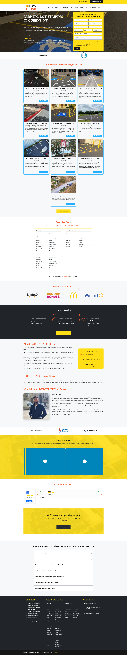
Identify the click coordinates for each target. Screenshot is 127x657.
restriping (52, 27)
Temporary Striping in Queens (63, 195)
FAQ (71, 7)
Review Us (29, 501)
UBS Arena (78, 225)
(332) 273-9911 (66, 276)
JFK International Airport (63, 225)
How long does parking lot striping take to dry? (45, 559)
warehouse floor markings (45, 28)
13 (73, 501)
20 (82, 501)
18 (80, 501)
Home (24, 13)
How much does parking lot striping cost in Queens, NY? (47, 553)
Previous (37, 495)
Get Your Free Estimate (63, 333)
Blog (76, 7)
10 (69, 501)
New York (33, 13)
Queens (37, 13)
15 (76, 501)
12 (72, 501)
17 (78, 501)
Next (102, 495)
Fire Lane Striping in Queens (36, 123)
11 (71, 501)
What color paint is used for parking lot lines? (45, 588)
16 (77, 501)
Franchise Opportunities (93, 7)
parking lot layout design (60, 27)
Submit (77, 48)
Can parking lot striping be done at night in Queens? (47, 582)
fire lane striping (36, 28)
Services (50, 7)
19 (81, 501)
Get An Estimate (97, 1)
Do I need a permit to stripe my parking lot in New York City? (49, 564)
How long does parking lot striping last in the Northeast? (47, 570)
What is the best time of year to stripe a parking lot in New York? (49, 576)
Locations (58, 7)
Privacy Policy (85, 45)
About (82, 7)
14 (74, 501)
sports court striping (56, 28)
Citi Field (71, 225)
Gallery (65, 7)
